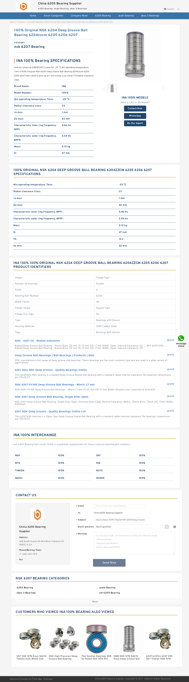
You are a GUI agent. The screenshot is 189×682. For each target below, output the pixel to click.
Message (81, 534)
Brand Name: (21, 86)
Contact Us (26, 679)
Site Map (38, 679)
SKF (98, 455)
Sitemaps (48, 679)
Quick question (86, 527)
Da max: (19, 118)
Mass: (17, 146)
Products (21, 22)
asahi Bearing (126, 15)
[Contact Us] (181, 341)
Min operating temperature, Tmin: (33, 99)
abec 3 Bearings (150, 15)
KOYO (99, 470)
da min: (17, 245)
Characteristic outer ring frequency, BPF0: (35, 138)
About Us (14, 679)
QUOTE (170, 340)
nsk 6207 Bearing (35, 22)
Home (33, 15)
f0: (15, 239)
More (95, 601)
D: (15, 153)
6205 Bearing (103, 15)
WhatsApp (135, 115)
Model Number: (23, 92)
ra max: (18, 112)
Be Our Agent (135, 123)
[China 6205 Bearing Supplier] (23, 5)
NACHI (19, 478)
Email (80, 506)
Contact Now (135, 108)
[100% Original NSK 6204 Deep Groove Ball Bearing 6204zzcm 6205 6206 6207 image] (135, 54)
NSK (17, 455)
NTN (17, 463)
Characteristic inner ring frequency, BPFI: (35, 127)
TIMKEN (19, 470)
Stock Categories (53, 15)
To (79, 513)
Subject (81, 520)
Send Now (109, 563)
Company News (79, 15)
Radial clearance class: (28, 105)
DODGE (100, 478)
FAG (98, 463)
